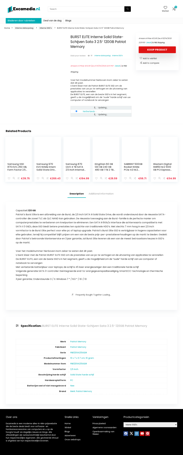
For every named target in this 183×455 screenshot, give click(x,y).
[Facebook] (126, 433)
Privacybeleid (99, 423)
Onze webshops (72, 439)
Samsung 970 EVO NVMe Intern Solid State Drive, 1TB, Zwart (46, 168)
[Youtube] (142, 433)
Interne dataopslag (24, 28)
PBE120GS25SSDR (78, 352)
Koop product (157, 49)
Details (117, 66)
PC (71, 380)
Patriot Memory (78, 341)
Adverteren (70, 435)
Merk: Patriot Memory (81, 391)
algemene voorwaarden (105, 427)
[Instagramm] (136, 433)
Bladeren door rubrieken (21, 20)
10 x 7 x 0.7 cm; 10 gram (82, 358)
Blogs (68, 20)
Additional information (101, 193)
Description (77, 193)
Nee (72, 385)
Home (7, 28)
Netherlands (89, 111)
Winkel (68, 427)
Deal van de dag (52, 20)
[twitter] (131, 433)
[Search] (127, 9)
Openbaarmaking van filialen (103, 433)
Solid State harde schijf (82, 374)
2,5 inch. (74, 369)
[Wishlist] (165, 7)
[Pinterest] (147, 433)
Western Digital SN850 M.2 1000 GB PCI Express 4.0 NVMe (162, 168)
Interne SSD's (46, 28)
